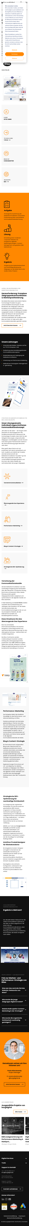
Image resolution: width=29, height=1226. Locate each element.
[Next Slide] (25, 1125)
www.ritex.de (5, 70)
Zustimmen (15, 54)
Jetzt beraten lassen (10, 325)
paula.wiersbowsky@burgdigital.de (15, 1077)
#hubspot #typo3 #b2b (9, 1144)
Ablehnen (14, 58)
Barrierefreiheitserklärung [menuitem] (14, 1218)
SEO (13, 808)
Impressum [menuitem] (22, 1216)
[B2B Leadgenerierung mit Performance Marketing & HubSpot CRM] (13, 1125)
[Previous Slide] (3, 1125)
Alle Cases (18, 1112)
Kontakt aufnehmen (10, 1189)
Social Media (18, 603)
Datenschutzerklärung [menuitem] (10, 1216)
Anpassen (14, 49)
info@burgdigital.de (7, 1172)
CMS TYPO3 (15, 642)
